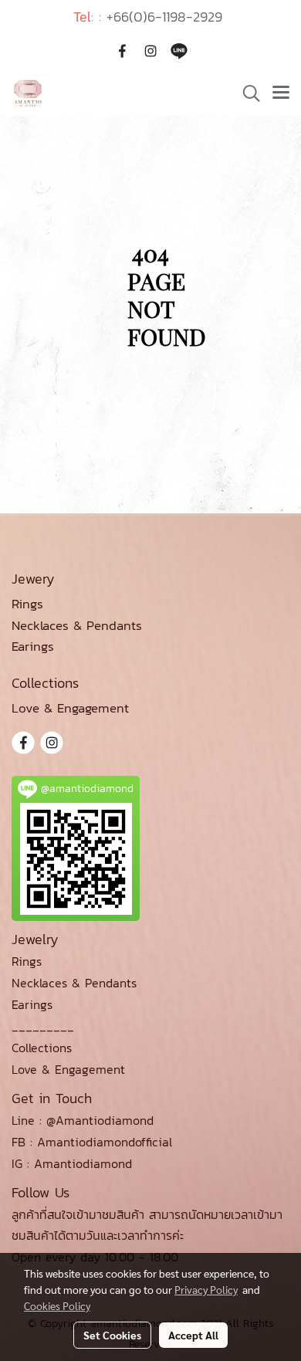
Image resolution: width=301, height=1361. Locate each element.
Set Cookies (112, 1335)
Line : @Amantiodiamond (83, 1120)
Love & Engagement (68, 1069)
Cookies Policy (57, 1305)
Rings (27, 961)
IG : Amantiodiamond (72, 1163)
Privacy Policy (206, 1289)
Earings (32, 1004)
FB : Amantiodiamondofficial (92, 1141)
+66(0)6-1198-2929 (164, 16)
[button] (246, 93)
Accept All (193, 1335)
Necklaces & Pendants (74, 982)
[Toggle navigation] (281, 93)
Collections (42, 1047)
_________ (43, 1026)
